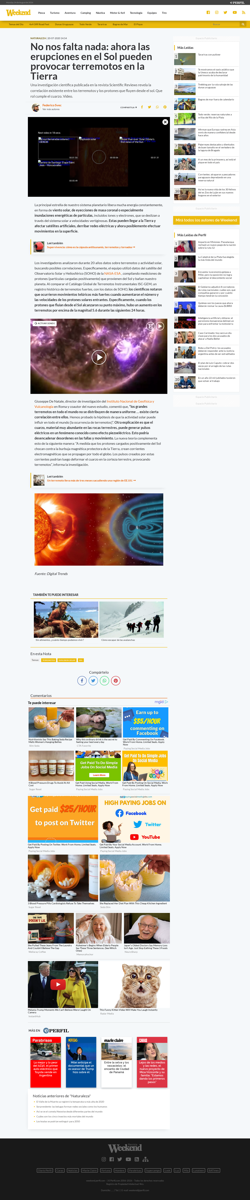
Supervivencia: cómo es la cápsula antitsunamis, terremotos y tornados (89, 247)
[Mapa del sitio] (145, 1159)
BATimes (214, 1170)
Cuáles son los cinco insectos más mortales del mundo (64, 1116)
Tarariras (102, 24)
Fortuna (106, 1170)
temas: (35, 660)
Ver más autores (51, 109)
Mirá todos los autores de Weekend (206, 220)
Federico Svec (52, 105)
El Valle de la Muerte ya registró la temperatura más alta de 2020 (70, 1101)
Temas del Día (16, 24)
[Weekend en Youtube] (128, 1159)
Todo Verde (85, 24)
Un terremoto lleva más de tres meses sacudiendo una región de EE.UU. (90, 480)
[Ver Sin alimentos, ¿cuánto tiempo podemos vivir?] (66, 604)
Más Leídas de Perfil (191, 235)
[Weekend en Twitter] (119, 1159)
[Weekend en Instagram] (104, 1159)
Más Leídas (185, 47)
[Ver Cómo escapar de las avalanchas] (131, 604)
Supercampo (153, 1170)
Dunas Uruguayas (64, 24)
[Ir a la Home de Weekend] (125, 1148)
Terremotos (49, 660)
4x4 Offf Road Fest (39, 24)
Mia (186, 1170)
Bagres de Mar (120, 24)
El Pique (138, 24)
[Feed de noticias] (137, 1159)
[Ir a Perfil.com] (237, 2)
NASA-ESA (112, 273)
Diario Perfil (45, 1170)
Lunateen (198, 1170)
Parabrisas (135, 1170)
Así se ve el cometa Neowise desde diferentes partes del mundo (69, 1111)
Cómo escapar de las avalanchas (118, 639)
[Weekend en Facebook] (112, 1159)
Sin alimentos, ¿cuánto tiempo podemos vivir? (60, 639)
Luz (177, 1170)
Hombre (119, 1170)
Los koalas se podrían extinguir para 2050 (58, 1121)
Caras (60, 1170)
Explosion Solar (67, 660)
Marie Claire (89, 1170)
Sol (80, 660)
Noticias (73, 1170)
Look (167, 1170)
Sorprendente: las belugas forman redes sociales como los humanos (71, 1106)
